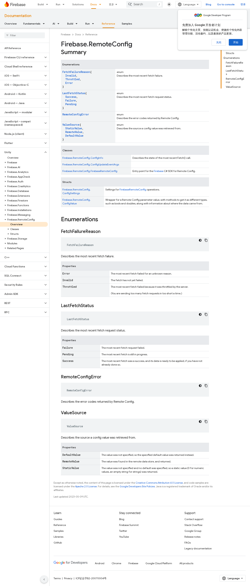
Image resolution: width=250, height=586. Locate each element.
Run (58, 4)
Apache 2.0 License (86, 486)
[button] (21, 57)
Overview (10, 23)
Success (70, 97)
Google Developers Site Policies (137, 486)
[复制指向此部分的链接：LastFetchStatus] (97, 306)
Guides (58, 519)
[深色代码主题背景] (200, 240)
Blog (208, 4)
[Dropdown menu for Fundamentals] (44, 23)
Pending (71, 104)
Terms (57, 578)
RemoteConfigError (75, 114)
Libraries (58, 536)
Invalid (70, 75)
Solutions (78, 4)
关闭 (218, 42)
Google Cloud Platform (158, 563)
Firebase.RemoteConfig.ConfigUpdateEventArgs (90, 164)
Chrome (116, 563)
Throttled (72, 79)
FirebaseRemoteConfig (133, 189)
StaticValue (73, 128)
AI (54, 23)
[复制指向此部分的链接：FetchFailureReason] (104, 232)
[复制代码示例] (206, 240)
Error (69, 83)
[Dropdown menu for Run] (64, 4)
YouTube (124, 536)
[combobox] (144, 4)
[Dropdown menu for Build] (48, 4)
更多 (111, 4)
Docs (93, 4)
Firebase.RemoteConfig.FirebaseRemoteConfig (89, 171)
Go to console (226, 4)
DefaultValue (74, 135)
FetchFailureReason (76, 72)
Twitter (123, 531)
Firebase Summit (129, 525)
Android (99, 563)
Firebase (65, 34)
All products (186, 563)
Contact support (193, 519)
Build (41, 4)
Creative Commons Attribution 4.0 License (159, 482)
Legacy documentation (198, 548)
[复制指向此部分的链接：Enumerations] (101, 220)
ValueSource (70, 124)
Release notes (192, 536)
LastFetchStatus (73, 93)
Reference (108, 23)
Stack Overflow (193, 525)
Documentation (17, 16)
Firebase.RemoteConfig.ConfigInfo (82, 158)
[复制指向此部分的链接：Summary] (90, 52)
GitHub (58, 542)
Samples (127, 23)
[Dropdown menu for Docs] (101, 4)
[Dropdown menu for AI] (59, 23)
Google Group (192, 531)
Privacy (68, 578)
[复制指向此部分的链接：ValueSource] (90, 413)
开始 (235, 42)
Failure (70, 100)
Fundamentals (31, 23)
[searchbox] (24, 35)
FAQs (187, 542)
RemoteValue (73, 132)
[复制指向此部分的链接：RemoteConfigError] (105, 377)
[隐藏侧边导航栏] (44, 579)
